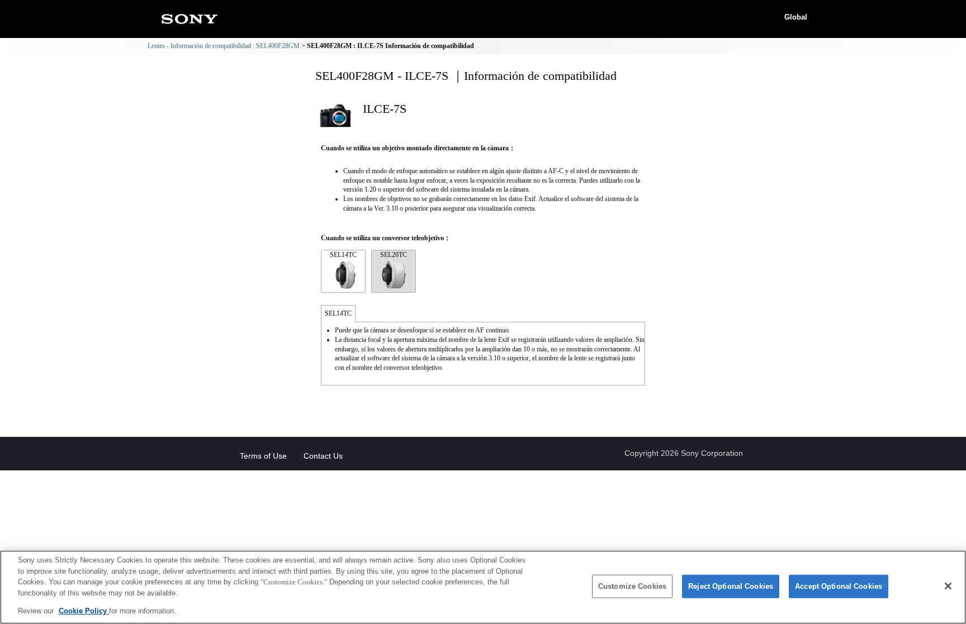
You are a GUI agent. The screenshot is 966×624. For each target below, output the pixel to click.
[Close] (948, 586)
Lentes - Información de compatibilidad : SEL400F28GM (224, 46)
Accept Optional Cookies (838, 586)
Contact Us (323, 456)
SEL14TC (343, 255)
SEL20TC (393, 255)
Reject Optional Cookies (730, 586)
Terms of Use (263, 456)
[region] (483, 587)
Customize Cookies (632, 586)
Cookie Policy (84, 611)
